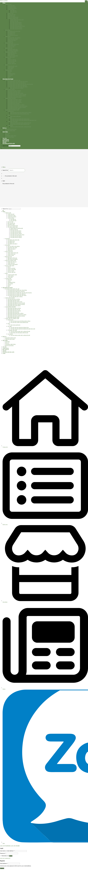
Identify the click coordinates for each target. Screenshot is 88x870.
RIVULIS (10, 71)
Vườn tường (11, 67)
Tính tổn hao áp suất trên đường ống (19, 119)
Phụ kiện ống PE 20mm (16, 27)
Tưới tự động (11, 9)
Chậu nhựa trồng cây (13, 44)
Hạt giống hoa (11, 32)
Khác (6, 64)
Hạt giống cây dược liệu (14, 31)
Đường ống (11, 111)
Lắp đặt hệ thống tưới (10, 129)
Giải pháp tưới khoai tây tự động (16, 104)
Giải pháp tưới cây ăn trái (14, 101)
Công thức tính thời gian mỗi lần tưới (19, 124)
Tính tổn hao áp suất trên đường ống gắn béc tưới (23, 120)
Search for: (5, 145)
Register (2, 868)
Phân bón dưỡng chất (10, 52)
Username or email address (7, 851)
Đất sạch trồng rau (13, 49)
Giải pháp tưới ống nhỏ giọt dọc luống (17, 106)
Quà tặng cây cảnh (13, 39)
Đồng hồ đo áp (14, 21)
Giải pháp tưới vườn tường (14, 97)
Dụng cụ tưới (11, 62)
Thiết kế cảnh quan (10, 130)
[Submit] (3, 147)
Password (3, 853)
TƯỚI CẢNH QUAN (10, 89)
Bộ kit (9, 58)
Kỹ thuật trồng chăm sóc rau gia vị (17, 83)
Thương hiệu (8, 70)
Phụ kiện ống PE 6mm (16, 22)
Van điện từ (13, 10)
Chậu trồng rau (12, 45)
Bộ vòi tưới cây (11, 14)
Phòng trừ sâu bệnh (13, 55)
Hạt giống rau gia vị (13, 35)
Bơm (9, 115)
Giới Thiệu (5, 131)
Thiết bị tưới (8, 4)
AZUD (9, 76)
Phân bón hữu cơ (12, 53)
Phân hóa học (11, 54)
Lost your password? (5, 858)
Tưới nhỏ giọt (11, 5)
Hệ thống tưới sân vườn (9, 143)
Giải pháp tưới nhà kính (14, 103)
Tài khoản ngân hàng (10, 135)
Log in (11, 855)
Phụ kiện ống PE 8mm (16, 23)
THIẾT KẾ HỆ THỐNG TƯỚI (12, 110)
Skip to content (3, 0)
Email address (4, 863)
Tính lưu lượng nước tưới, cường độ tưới (20, 122)
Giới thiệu (7, 133)
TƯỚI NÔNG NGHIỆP (10, 98)
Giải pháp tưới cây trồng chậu (15, 93)
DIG (9, 77)
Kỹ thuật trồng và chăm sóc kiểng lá (17, 85)
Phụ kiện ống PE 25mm (16, 28)
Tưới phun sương (12, 8)
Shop (4, 3)
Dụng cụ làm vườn (10, 57)
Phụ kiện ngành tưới (13, 18)
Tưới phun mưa (12, 6)
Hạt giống (7, 30)
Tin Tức (5, 138)
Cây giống (8, 36)
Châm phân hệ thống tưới (17, 19)
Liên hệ (4, 142)
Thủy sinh (10, 68)
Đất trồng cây (8, 48)
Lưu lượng (10, 125)
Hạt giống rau (11, 34)
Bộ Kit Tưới (10, 13)
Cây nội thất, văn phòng (14, 37)
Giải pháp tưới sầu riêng (14, 108)
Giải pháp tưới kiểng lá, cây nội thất (17, 94)
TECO (9, 72)
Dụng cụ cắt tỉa (12, 59)
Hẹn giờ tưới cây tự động (16, 88)
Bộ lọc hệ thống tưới (13, 17)
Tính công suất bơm (15, 116)
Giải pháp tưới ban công (14, 92)
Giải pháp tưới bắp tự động (15, 99)
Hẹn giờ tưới (13, 12)
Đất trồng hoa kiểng (13, 50)
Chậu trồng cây (9, 43)
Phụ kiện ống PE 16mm (16, 25)
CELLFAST (10, 75)
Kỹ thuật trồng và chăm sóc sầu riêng (17, 86)
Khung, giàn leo (12, 63)
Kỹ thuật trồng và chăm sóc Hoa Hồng (18, 81)
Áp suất (10, 117)
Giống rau (10, 41)
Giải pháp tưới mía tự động (15, 102)
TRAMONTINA (11, 73)
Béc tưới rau (6, 141)
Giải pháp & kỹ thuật (8, 79)
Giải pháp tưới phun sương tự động (17, 95)
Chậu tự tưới (11, 46)
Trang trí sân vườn (12, 66)
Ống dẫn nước (11, 15)
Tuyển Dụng (6, 139)
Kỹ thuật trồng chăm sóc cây (12, 80)
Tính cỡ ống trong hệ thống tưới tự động (20, 112)
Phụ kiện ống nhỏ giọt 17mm (17, 26)
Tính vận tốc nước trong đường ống (19, 113)
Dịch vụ (4, 128)
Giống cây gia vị (12, 40)
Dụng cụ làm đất (12, 61)
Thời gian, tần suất (12, 121)
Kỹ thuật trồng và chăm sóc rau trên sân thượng (20, 84)
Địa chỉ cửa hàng (9, 137)
